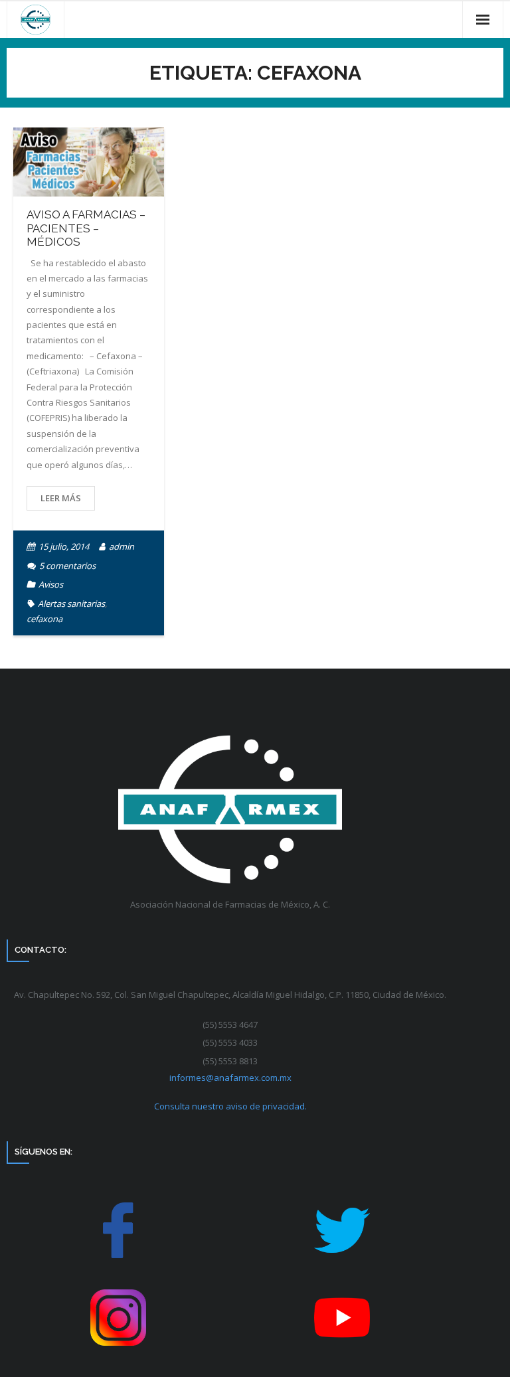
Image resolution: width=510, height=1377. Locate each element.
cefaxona (44, 619)
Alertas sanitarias (71, 603)
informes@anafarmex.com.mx (230, 1078)
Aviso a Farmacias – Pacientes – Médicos (86, 228)
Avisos (51, 584)
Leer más (61, 498)
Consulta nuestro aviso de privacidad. (230, 1106)
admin (121, 546)
